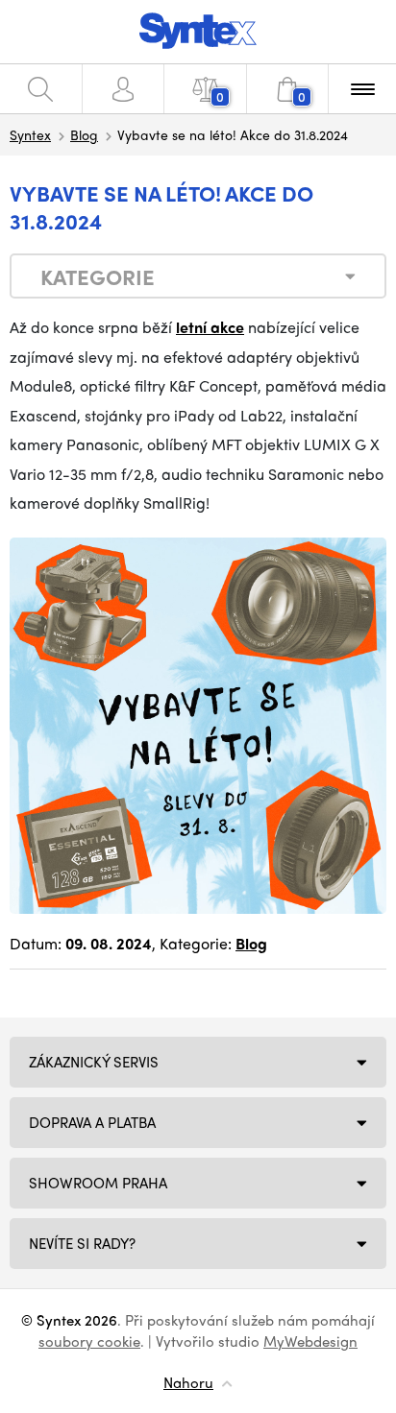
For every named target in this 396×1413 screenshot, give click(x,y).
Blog (84, 134)
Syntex (30, 134)
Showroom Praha (98, 1182)
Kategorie (97, 276)
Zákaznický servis (94, 1061)
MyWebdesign (310, 1341)
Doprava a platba (92, 1122)
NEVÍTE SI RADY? (82, 1243)
